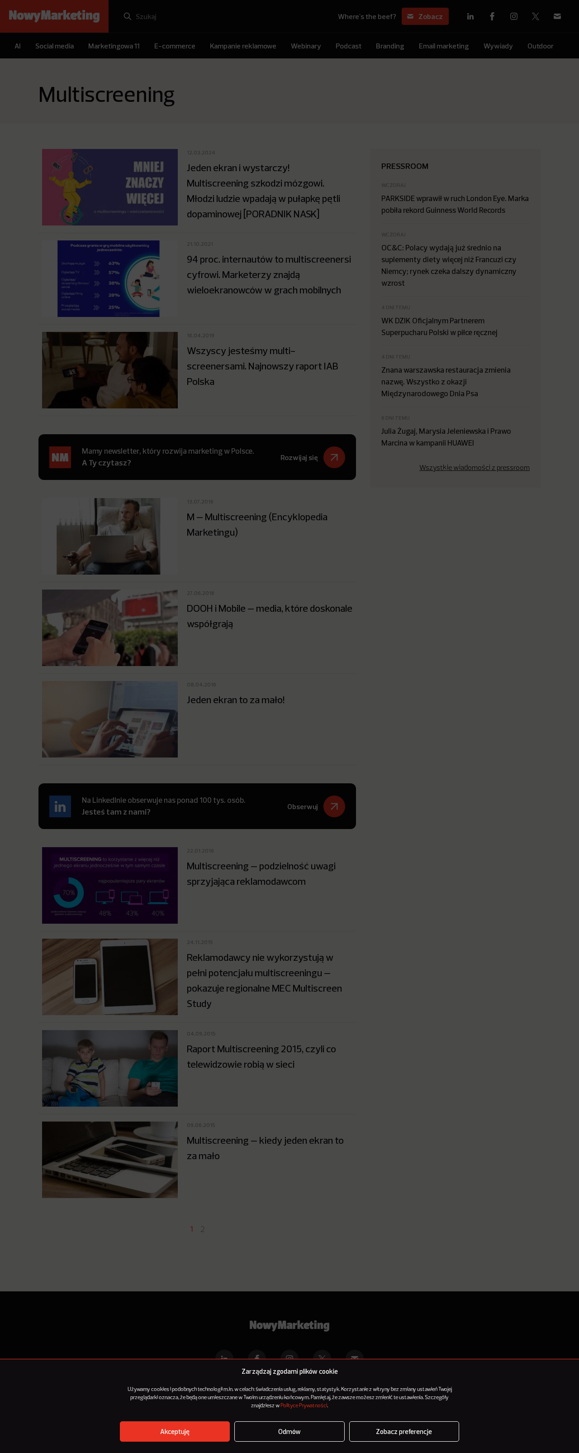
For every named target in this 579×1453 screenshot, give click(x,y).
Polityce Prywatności (303, 1406)
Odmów (289, 1431)
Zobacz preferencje (404, 1431)
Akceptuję (175, 1431)
